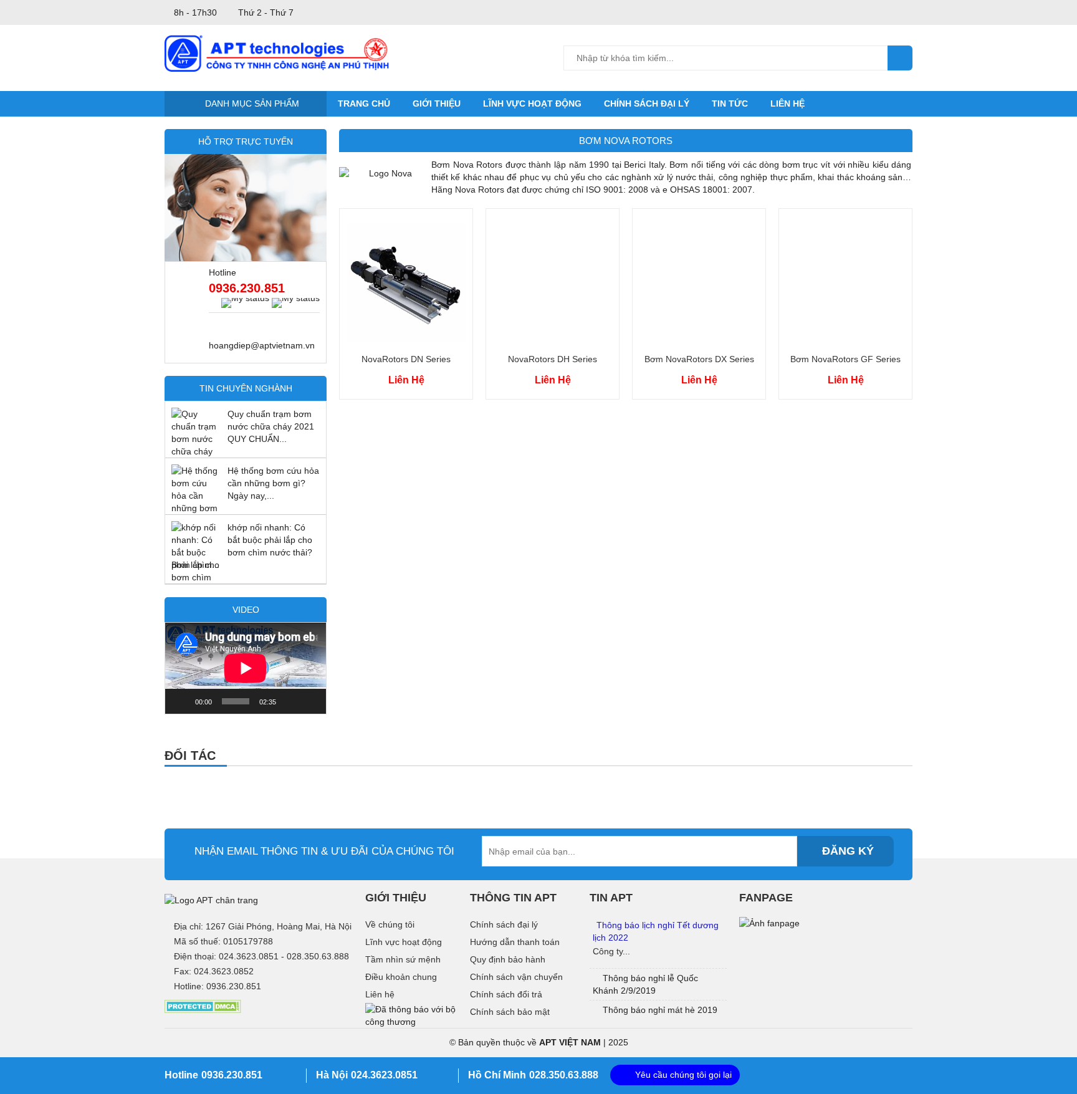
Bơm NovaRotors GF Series (845, 359)
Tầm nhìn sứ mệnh (403, 959)
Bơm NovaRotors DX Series (699, 359)
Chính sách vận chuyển (516, 977)
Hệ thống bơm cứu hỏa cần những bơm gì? (273, 477)
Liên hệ (787, 103)
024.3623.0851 (384, 1075)
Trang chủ (364, 103)
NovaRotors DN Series (406, 359)
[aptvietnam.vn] (277, 52)
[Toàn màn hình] (310, 701)
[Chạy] (181, 701)
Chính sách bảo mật (510, 1012)
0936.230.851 (247, 288)
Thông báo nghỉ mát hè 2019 (660, 1010)
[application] (245, 668)
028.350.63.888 (563, 1075)
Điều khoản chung (401, 977)
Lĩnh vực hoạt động (532, 103)
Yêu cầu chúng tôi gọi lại (683, 1075)
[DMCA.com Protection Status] (203, 1006)
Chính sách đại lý (646, 103)
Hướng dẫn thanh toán (515, 942)
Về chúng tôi (389, 924)
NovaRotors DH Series (552, 359)
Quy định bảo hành (507, 959)
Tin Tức (730, 103)
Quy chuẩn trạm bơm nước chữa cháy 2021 (270, 420)
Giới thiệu (437, 103)
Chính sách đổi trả (506, 994)
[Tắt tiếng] (290, 701)
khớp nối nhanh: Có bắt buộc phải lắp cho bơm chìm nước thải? (269, 539)
